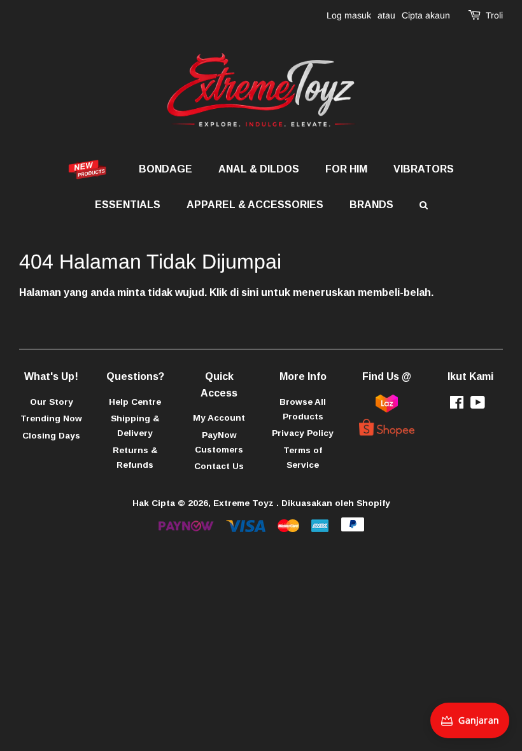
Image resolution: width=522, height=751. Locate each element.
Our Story (51, 402)
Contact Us (219, 466)
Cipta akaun (426, 15)
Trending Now (51, 418)
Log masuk (349, 15)
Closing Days (51, 435)
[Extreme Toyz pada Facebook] (456, 405)
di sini (244, 292)
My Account (219, 418)
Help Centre (135, 402)
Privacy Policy (303, 433)
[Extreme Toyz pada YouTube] (477, 405)
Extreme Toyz (244, 503)
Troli (494, 15)
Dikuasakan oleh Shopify (335, 503)
